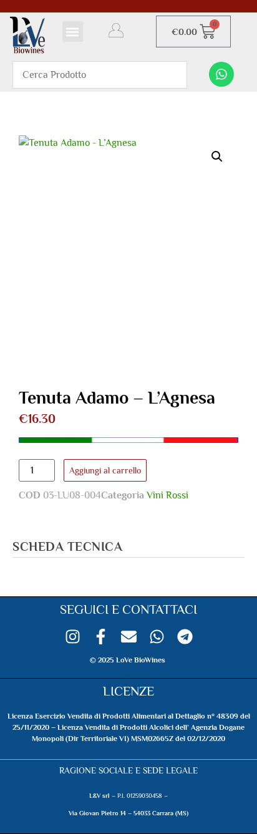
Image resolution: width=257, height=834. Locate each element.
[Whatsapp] (221, 74)
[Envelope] (129, 636)
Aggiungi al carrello (105, 470)
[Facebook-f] (101, 636)
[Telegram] (185, 636)
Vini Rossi (167, 495)
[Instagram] (72, 636)
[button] (72, 31)
